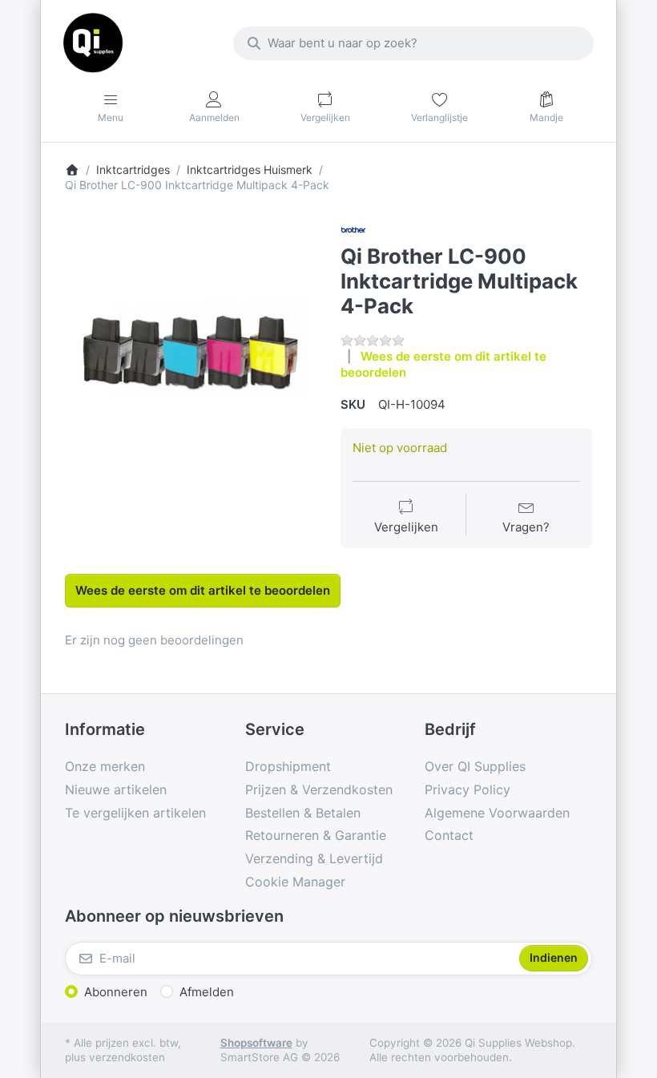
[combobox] (413, 43)
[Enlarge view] (190, 343)
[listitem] (190, 343)
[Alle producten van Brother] (353, 228)
